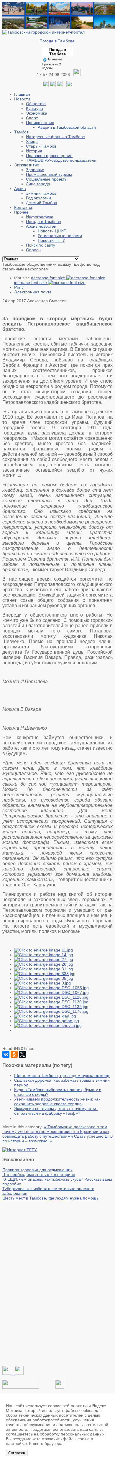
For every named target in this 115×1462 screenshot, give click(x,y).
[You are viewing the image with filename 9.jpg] (42, 983)
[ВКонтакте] (5, 1054)
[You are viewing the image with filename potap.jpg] (46, 1020)
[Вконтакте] (46, 85)
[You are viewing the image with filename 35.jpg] (43, 978)
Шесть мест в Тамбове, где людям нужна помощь (62, 1075)
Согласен (16, 1453)
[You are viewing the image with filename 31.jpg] (43, 969)
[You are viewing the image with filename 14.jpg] (43, 954)
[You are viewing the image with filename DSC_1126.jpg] (51, 997)
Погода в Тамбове (58, 41)
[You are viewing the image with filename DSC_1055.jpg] (51, 987)
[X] (22, 1054)
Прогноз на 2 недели (51, 66)
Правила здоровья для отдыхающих (37, 1169)
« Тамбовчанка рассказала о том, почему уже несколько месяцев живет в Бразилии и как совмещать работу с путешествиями (55, 1131)
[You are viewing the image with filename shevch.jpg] (48, 1025)
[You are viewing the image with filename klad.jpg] (45, 1016)
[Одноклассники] (53, 85)
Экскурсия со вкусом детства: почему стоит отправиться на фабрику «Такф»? (56, 1111)
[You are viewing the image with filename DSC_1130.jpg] (51, 1002)
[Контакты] (20, 1387)
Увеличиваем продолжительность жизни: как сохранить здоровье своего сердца (57, 1101)
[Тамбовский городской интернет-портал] (43, 32)
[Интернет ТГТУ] (19, 1149)
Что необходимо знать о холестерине (38, 1174)
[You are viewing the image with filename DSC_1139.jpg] (51, 1006)
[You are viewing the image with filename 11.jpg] (43, 950)
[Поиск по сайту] (69, 85)
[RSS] (60, 85)
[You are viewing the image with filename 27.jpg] (43, 959)
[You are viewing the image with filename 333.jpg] (44, 973)
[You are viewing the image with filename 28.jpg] (43, 964)
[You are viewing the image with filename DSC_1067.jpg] (51, 992)
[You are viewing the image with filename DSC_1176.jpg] (51, 1011)
